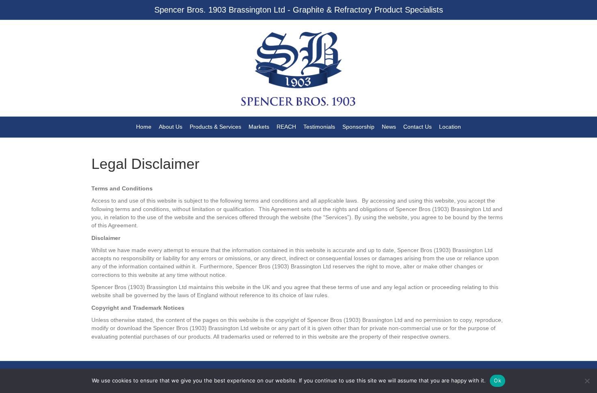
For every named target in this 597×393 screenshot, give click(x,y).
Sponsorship (358, 126)
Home (143, 126)
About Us (170, 126)
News (389, 126)
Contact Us (417, 126)
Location (450, 126)
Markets (259, 126)
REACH (286, 126)
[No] (587, 381)
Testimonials (319, 126)
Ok (497, 380)
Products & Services (215, 126)
